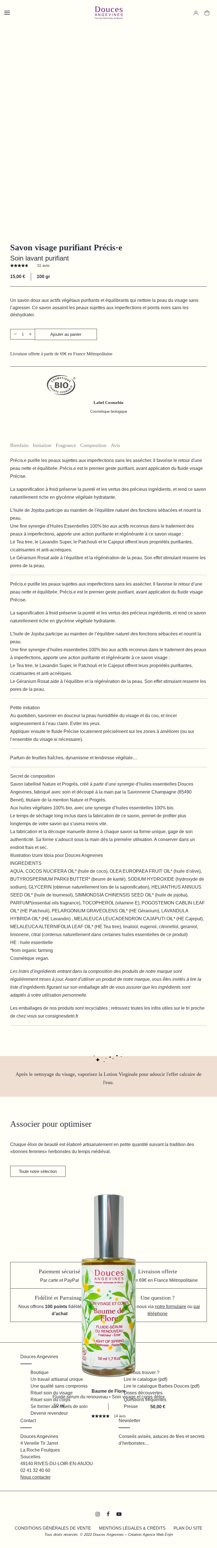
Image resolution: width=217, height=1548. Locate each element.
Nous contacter (35, 1477)
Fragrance (66, 445)
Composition (93, 445)
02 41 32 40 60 (35, 1470)
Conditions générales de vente (53, 1528)
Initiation (42, 445)
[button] (15, 334)
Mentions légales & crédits (132, 1528)
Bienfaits (19, 445)
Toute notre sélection (38, 1171)
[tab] (21, 446)
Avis (115, 445)
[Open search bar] (25, 22)
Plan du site (187, 1528)
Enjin (169, 1534)
